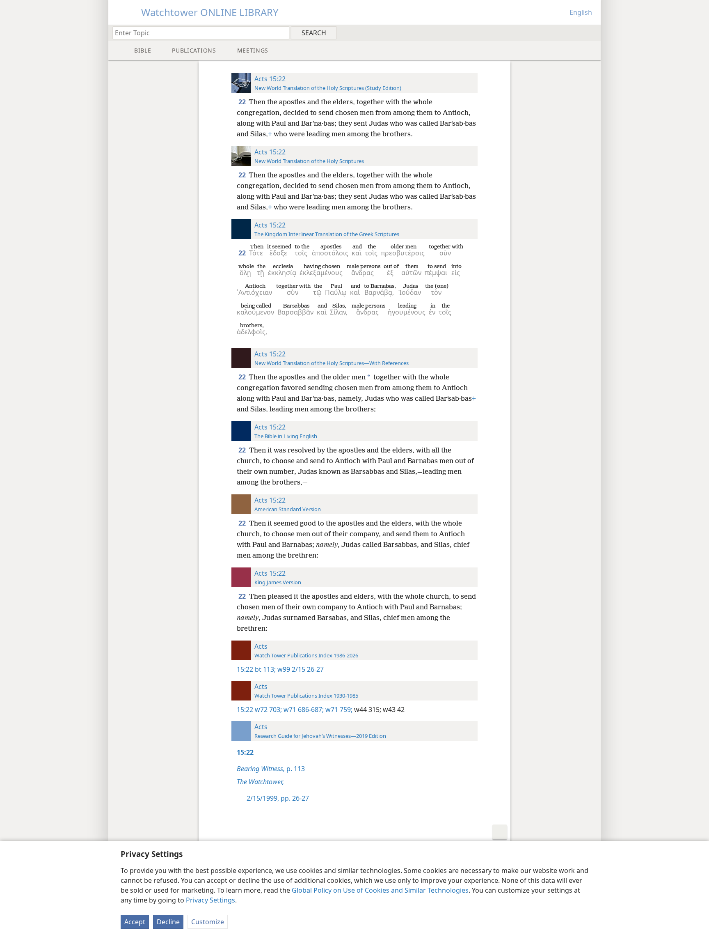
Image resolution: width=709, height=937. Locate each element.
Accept (134, 921)
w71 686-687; (303, 709)
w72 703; (268, 709)
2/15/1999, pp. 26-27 (278, 798)
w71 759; (338, 709)
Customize (207, 921)
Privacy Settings (210, 900)
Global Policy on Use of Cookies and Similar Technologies (380, 890)
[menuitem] (591, 32)
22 (242, 101)
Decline (168, 921)
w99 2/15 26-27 (300, 669)
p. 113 (271, 768)
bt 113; (265, 669)
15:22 (245, 669)
